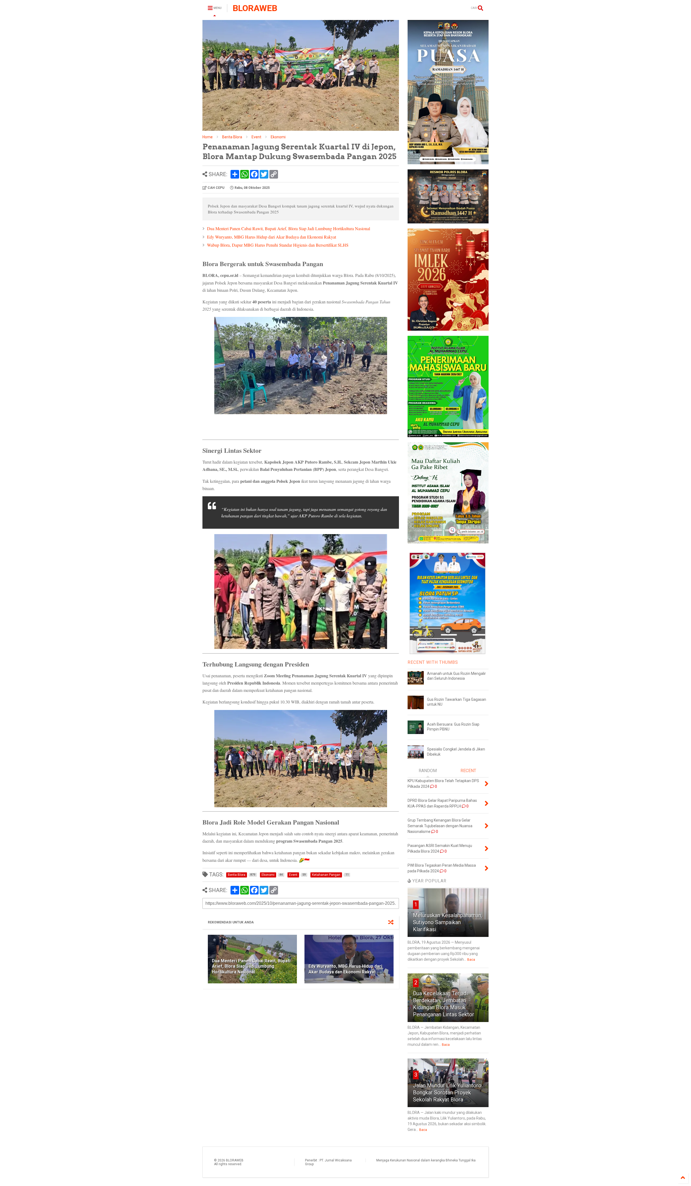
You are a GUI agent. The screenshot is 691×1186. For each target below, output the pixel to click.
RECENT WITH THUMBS (433, 662)
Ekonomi (278, 137)
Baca (471, 959)
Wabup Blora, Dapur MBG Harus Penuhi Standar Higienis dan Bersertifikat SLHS (277, 245)
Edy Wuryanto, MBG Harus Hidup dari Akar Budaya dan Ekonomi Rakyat (271, 237)
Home (207, 137)
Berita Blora (232, 137)
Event (256, 137)
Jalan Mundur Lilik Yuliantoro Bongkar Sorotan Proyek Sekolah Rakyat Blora (447, 1092)
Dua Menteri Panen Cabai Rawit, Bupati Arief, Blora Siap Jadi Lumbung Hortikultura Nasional (288, 228)
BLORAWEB (255, 8)
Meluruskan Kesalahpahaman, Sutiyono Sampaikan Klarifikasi (447, 922)
